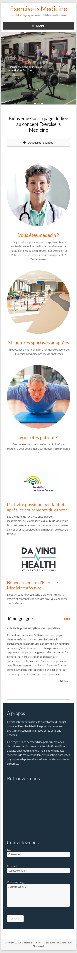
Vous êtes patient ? (38, 437)
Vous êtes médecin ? (38, 235)
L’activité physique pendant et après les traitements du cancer (37, 507)
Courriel (12, 866)
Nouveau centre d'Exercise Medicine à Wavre (32, 585)
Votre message (16, 882)
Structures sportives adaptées (38, 343)
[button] (38, 142)
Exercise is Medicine (38, 9)
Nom (10, 850)
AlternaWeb (38, 946)
